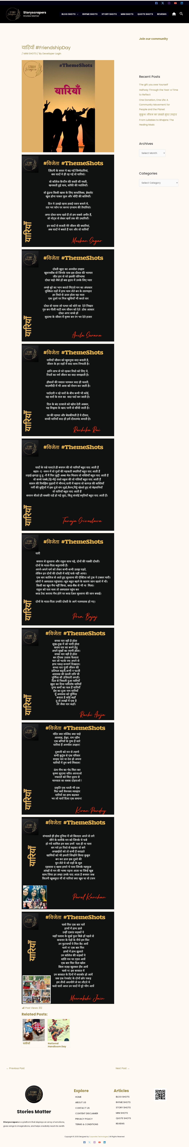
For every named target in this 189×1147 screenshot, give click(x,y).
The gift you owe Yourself (153, 84)
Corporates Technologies (98, 1137)
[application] (76, 14)
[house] (174, 13)
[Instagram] (169, 3)
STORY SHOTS (109, 14)
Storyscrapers (34, 12)
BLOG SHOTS (68, 14)
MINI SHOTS (127, 14)
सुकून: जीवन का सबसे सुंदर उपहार (158, 114)
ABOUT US (80, 1102)
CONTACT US (82, 1107)
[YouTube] (175, 3)
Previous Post (15, 1068)
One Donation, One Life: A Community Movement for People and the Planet (154, 104)
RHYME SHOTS (89, 14)
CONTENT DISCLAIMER (86, 1113)
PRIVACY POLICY (84, 1118)
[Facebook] (156, 3)
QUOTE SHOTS (145, 14)
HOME (78, 1096)
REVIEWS (161, 14)
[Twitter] (162, 3)
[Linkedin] (181, 3)
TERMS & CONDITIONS (86, 1124)
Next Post (123, 1068)
